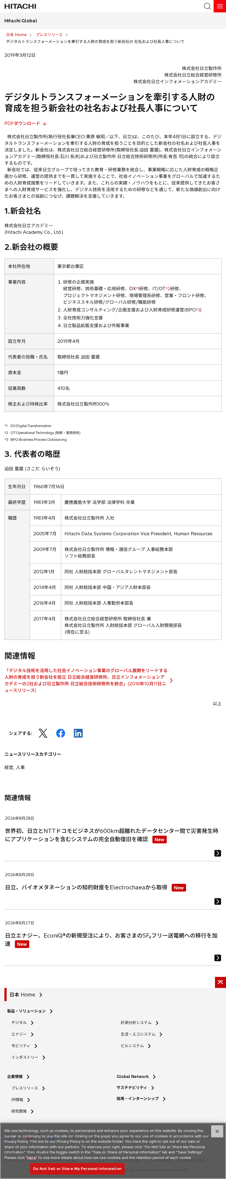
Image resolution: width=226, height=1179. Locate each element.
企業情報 (15, 1076)
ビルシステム (132, 1045)
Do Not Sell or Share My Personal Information (77, 1168)
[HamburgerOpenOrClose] (220, 6)
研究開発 (20, 1111)
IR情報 (17, 1099)
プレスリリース (24, 1088)
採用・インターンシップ (138, 1098)
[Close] (217, 1131)
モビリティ (20, 1045)
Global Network (133, 1076)
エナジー (19, 1034)
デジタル (19, 1022)
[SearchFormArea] (207, 6)
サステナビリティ (132, 1087)
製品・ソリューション (26, 1011)
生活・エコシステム (138, 1034)
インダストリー (24, 1057)
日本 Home (22, 995)
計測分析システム (136, 1022)
